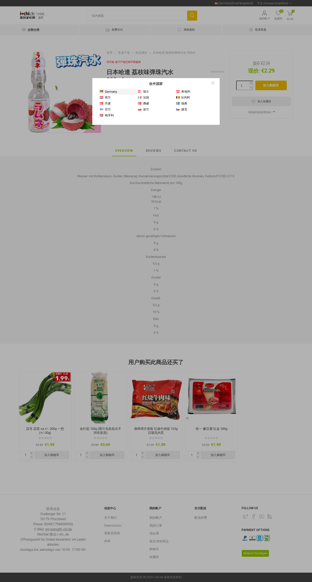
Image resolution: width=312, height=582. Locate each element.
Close (212, 82)
